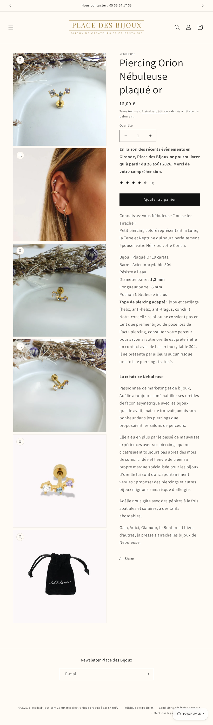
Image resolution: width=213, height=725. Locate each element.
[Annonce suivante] (203, 5)
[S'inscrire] (147, 674)
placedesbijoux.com (42, 707)
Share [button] (129, 558)
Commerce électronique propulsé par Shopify (87, 707)
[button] (11, 27)
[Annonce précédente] (10, 5)
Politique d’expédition (139, 707)
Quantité (125, 125)
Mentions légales (165, 713)
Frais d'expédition (155, 111)
